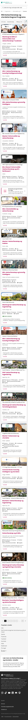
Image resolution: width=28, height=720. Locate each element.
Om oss (3, 703)
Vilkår (2, 716)
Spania (3, 634)
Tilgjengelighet (15, 716)
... (19, 621)
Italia (2, 643)
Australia (3, 641)
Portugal (3, 648)
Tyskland (3, 639)
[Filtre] (25, 22)
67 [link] (22, 621)
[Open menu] (25, 2)
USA (2, 628)
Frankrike (3, 636)
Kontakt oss (4, 709)
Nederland (4, 646)
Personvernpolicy (8, 716)
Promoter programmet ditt (7, 706)
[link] (25, 621)
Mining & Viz (19, 21)
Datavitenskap (10, 21)
